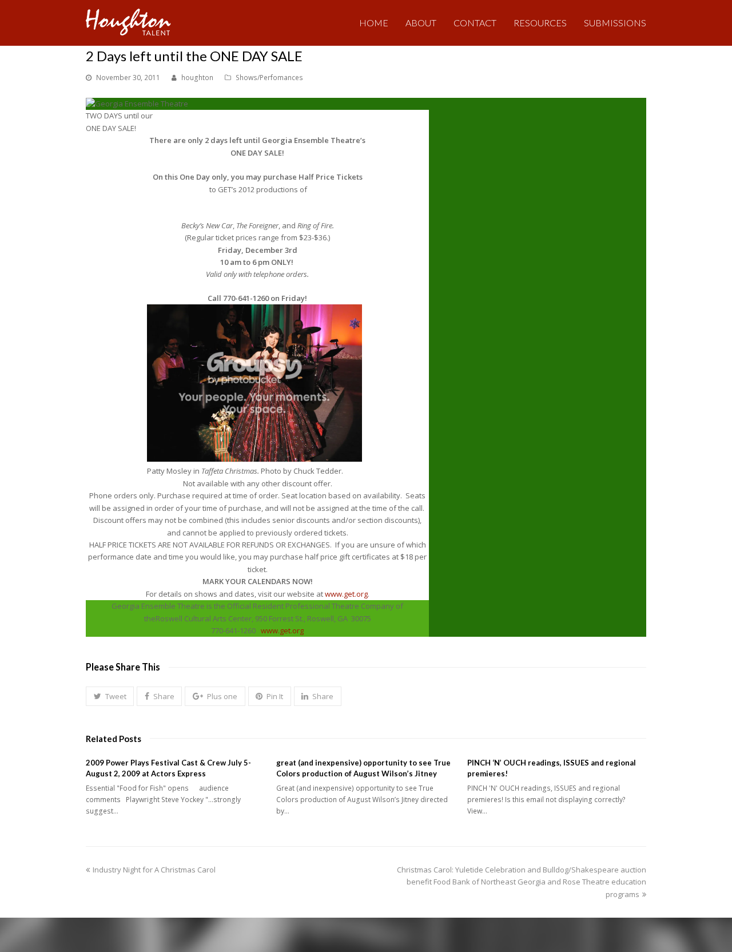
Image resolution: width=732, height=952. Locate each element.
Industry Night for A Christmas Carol (154, 869)
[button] (110, 696)
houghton (197, 77)
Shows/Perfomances (269, 77)
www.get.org (346, 594)
